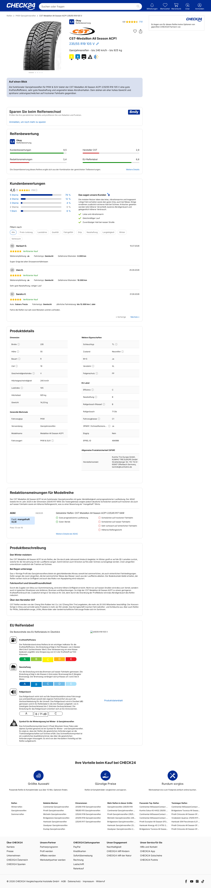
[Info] (18, 344)
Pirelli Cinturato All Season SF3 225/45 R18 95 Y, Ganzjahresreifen (185, 825)
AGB (63, 881)
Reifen (9, 16)
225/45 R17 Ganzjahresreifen (88, 821)
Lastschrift (78, 864)
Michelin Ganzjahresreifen (54, 814)
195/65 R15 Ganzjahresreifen (87, 810)
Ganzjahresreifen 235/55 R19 (120, 807)
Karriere (11, 846)
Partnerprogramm (49, 846)
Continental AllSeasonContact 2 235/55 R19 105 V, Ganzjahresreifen (153, 807)
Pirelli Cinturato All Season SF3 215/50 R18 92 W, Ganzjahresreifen (185, 829)
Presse (10, 851)
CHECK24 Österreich (17, 859)
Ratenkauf (78, 868)
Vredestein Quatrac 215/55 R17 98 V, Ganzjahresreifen (185, 818)
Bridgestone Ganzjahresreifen (56, 818)
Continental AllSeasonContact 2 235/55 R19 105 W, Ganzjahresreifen (153, 814)
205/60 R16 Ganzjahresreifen (88, 807)
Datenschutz (74, 881)
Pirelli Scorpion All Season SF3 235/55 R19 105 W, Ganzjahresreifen (153, 821)
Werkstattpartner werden (52, 859)
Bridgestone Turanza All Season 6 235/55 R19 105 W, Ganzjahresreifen (153, 829)
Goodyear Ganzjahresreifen (55, 825)
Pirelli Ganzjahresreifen (53, 810)
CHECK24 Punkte (149, 859)
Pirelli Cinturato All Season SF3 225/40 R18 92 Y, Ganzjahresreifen (185, 814)
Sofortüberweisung (83, 855)
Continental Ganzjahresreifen (56, 807)
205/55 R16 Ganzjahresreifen (88, 818)
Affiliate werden (48, 855)
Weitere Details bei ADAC (67, 534)
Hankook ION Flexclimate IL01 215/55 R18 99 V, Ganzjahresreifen (185, 821)
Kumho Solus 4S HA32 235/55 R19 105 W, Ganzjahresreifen (153, 810)
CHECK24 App (147, 851)
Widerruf (100, 881)
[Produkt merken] (135, 31)
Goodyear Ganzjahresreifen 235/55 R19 (121, 829)
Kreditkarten (79, 851)
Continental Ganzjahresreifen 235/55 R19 (121, 810)
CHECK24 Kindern (118, 851)
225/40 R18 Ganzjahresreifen (88, 814)
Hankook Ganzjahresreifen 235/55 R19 (121, 825)
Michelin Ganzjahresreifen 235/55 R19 (121, 818)
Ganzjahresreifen (18, 810)
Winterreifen (16, 807)
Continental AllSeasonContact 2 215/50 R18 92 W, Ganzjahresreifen (185, 807)
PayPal (76, 846)
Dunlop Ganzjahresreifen (54, 829)
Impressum (88, 881)
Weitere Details (132, 169)
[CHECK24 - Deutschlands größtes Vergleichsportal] (21, 6)
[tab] (31, 72)
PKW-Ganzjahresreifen (26, 16)
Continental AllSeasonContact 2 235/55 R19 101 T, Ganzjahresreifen (153, 818)
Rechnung (78, 859)
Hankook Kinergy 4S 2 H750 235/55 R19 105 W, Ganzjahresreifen (153, 825)
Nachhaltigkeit (114, 846)
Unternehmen (13, 855)
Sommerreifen (17, 814)
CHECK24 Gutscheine (151, 855)
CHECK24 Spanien (16, 864)
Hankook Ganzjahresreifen (55, 821)
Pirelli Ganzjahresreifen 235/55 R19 (121, 814)
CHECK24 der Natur (119, 855)
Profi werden (46, 851)
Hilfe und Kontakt (148, 846)
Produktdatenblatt (113, 700)
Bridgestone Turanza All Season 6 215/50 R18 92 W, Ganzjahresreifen (185, 810)
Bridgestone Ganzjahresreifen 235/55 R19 (121, 821)
